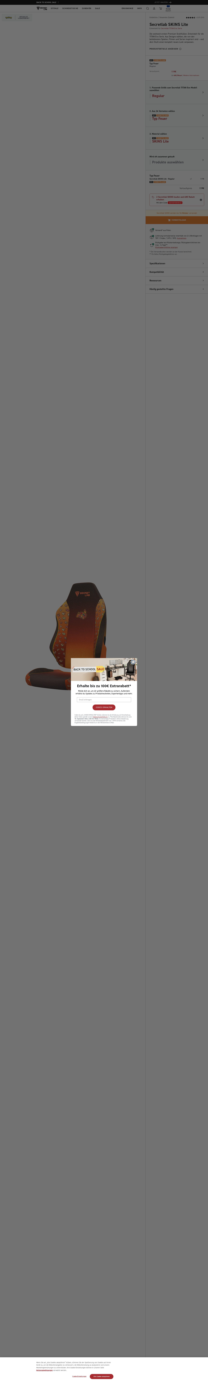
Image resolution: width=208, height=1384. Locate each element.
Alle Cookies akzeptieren (102, 1376)
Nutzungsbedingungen (44, 1370)
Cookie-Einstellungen (79, 1376)
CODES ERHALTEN (104, 707)
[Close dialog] (133, 662)
